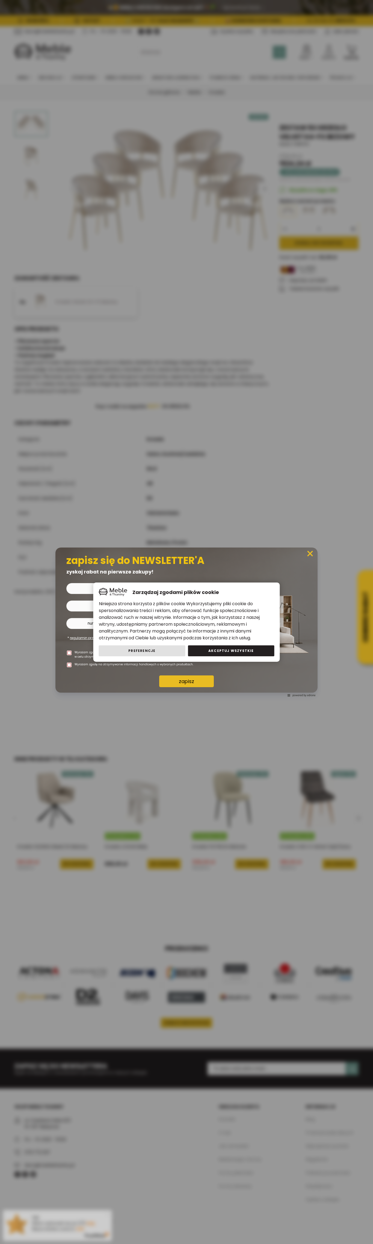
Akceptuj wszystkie (231, 650)
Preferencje (141, 650)
